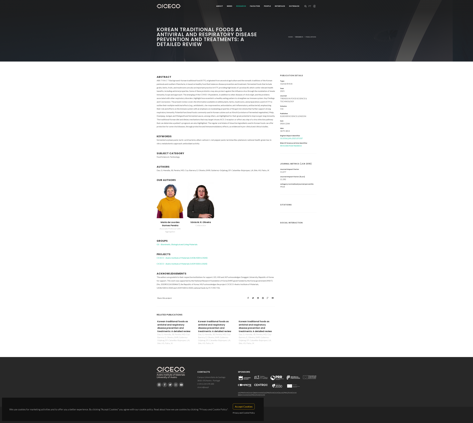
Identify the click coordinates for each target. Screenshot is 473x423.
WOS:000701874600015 (291, 145)
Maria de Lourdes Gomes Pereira (170, 224)
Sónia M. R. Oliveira (200, 222)
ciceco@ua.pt (203, 387)
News (229, 6)
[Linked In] (159, 384)
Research (241, 6)
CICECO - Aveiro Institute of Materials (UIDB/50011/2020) (182, 258)
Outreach (294, 6)
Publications (311, 37)
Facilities (255, 6)
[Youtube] (181, 384)
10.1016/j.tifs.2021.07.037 (291, 138)
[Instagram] (175, 384)
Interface (280, 6)
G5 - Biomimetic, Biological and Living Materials (177, 244)
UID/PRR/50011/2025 (245, 393)
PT (309, 6)
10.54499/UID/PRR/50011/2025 (268, 393)
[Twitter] (170, 384)
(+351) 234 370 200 (205, 384)
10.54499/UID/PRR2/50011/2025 (252, 395)
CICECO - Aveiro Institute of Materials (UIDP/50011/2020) (182, 264)
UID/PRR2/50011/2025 (289, 393)
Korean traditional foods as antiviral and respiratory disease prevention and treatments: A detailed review (173, 326)
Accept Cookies (244, 406)
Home (290, 37)
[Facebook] (164, 384)
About (219, 6)
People (267, 6)
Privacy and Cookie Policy (244, 413)
